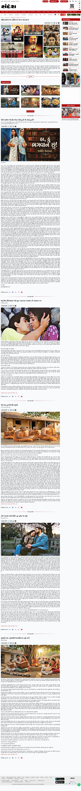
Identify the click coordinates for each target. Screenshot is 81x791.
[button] (24, 12)
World (44, 11)
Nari (40, 14)
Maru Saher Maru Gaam (15, 11)
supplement (7, 17)
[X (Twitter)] (56, 23)
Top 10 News (66, 19)
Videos (5, 14)
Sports (52, 11)
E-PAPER (46, 1)
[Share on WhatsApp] (79, 784)
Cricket (48, 11)
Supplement (54, 1)
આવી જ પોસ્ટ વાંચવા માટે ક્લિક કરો (9, 393)
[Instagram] (79, 7)
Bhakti (74, 11)
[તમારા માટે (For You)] (58, 14)
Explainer (11, 14)
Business (39, 11)
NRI (44, 14)
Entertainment (68, 11)
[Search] (76, 1)
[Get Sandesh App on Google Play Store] (60, 779)
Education (17, 14)
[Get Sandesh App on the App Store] (60, 782)
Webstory (33, 11)
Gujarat (7, 11)
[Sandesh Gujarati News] (10, 6)
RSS (21, 780)
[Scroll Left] (1, 15)
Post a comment (30, 111)
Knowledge (24, 14)
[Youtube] (79, 9)
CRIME (57, 11)
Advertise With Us (15, 780)
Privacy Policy (33, 780)
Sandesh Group (41, 780)
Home (2, 11)
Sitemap (26, 780)
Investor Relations (5, 780)
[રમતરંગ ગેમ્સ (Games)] (55, 14)
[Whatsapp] (79, 1)
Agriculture (31, 14)
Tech (36, 14)
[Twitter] (79, 5)
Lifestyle (61, 11)
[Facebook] (79, 3)
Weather (24, 11)
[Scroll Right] (53, 15)
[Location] (73, 1)
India (29, 11)
